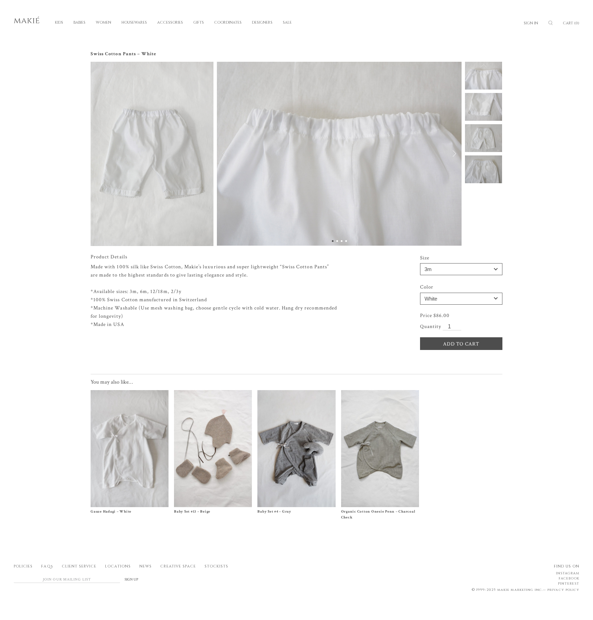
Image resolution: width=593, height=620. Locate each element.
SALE (287, 22)
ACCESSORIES (170, 22)
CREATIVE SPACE (178, 566)
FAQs (47, 566)
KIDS (59, 22)
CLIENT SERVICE (79, 566)
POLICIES (23, 566)
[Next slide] (451, 154)
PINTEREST (568, 583)
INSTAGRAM (567, 573)
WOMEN (103, 22)
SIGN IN (531, 23)
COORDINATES (228, 22)
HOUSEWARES (134, 22)
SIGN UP (131, 580)
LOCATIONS (117, 566)
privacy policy (563, 589)
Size (424, 258)
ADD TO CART (461, 344)
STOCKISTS (216, 566)
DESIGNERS (262, 22)
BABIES (79, 22)
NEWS (145, 566)
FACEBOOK (569, 578)
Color (426, 287)
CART (571, 23)
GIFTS (198, 22)
